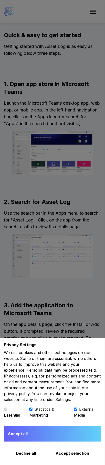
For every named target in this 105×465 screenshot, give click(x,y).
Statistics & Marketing (41, 412)
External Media (84, 412)
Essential (12, 415)
